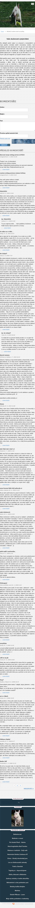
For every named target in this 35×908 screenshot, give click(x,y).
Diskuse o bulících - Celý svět (17, 850)
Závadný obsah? (19, 903)
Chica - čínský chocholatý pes (17, 858)
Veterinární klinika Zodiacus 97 (17, 854)
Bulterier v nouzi (17, 838)
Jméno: (2, 107)
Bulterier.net (17, 834)
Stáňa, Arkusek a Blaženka (17, 874)
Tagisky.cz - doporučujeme (17, 870)
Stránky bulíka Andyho (17, 886)
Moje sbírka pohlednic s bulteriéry (17, 898)
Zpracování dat (29, 903)
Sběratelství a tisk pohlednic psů (17, 882)
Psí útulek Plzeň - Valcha (17, 842)
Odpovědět (6, 169)
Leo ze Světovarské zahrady (17, 862)
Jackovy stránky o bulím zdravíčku (17, 878)
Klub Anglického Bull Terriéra (17, 846)
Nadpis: (2, 114)
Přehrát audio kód (5, 138)
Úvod (2, 31)
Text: (1, 120)
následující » (29, 788)
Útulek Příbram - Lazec (17, 894)
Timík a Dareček (17, 866)
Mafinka (17, 890)
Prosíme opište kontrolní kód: (9, 133)
